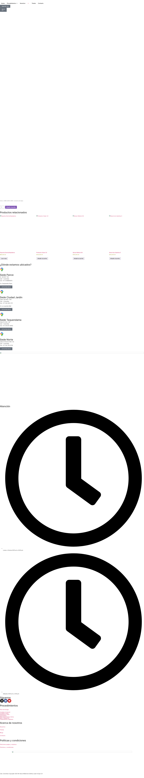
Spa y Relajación (4, 718)
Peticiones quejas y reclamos (8, 744)
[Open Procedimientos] (17, 3)
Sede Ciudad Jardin (11, 297)
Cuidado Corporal (5, 712)
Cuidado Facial (4, 713)
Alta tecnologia (4, 709)
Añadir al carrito (11, 207)
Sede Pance (7, 274)
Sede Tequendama (10, 319)
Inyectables (3, 715)
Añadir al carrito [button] (42, 258)
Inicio (1, 200)
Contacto (2, 735)
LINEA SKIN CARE (8, 200)
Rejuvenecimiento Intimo (7, 717)
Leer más (4, 258)
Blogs (1, 732)
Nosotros (2, 727)
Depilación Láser (4, 714)
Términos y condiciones (6, 747)
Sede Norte (6, 339)
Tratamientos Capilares (6, 719)
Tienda (2, 730)
